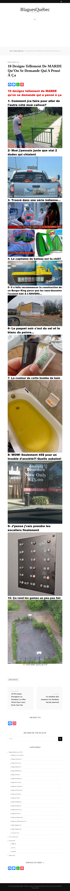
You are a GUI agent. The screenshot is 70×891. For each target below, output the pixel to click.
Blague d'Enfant (15, 767)
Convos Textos (12, 836)
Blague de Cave (15, 782)
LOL (13, 847)
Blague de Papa (15, 805)
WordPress (58, 886)
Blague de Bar (15, 774)
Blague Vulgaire (15, 829)
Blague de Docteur (16, 790)
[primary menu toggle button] (35, 19)
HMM (13, 843)
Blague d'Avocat (15, 763)
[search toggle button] (61, 2)
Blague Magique (15, 825)
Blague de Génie (15, 794)
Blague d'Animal (15, 759)
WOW (13, 851)
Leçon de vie (15, 833)
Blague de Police (15, 809)
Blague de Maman (16, 801)
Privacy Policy (35, 888)
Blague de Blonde (16, 778)
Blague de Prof (15, 813)
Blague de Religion (16, 817)
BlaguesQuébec (35, 9)
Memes (10, 855)
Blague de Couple (16, 786)
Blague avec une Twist (17, 755)
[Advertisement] (35, 34)
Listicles (11, 840)
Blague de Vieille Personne (18, 821)
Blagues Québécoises (13, 62)
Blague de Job (15, 798)
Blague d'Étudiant (16, 770)
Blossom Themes (45, 886)
